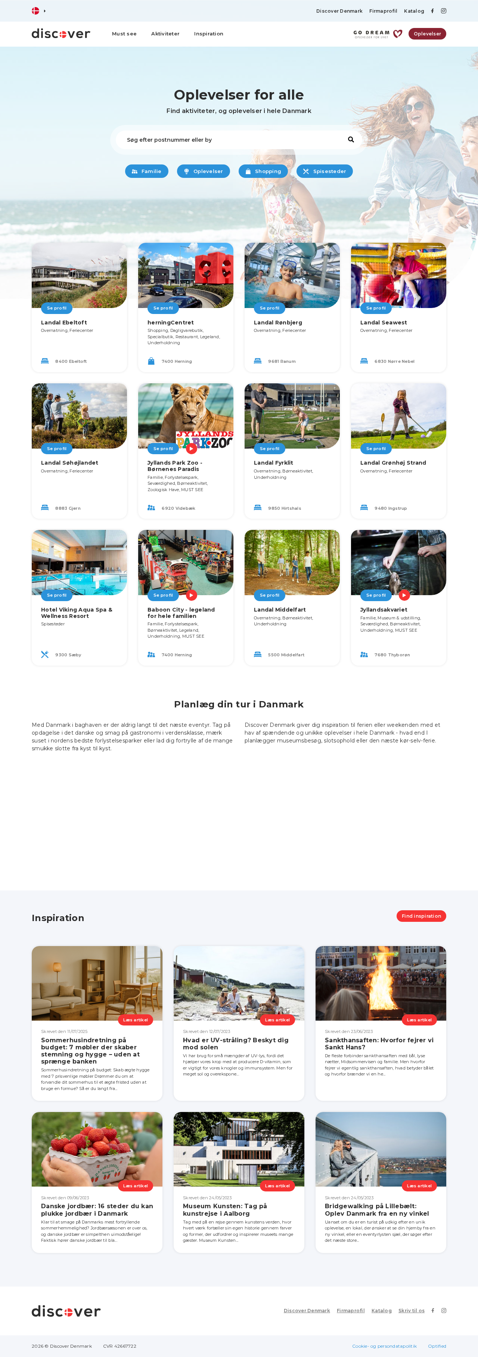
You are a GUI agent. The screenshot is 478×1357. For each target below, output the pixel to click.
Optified (437, 1346)
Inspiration (208, 34)
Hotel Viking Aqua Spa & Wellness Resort (76, 612)
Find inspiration (421, 916)
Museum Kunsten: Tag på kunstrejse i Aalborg (225, 1210)
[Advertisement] (239, 816)
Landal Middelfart (280, 609)
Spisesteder (328, 171)
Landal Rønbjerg (278, 322)
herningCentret (171, 322)
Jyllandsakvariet (383, 609)
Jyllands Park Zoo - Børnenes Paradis (175, 465)
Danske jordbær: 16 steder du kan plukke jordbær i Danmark (97, 1210)
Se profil (56, 308)
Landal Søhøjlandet (70, 462)
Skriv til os (411, 1310)
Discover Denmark (339, 11)
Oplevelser (427, 34)
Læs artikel (135, 1020)
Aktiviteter (165, 34)
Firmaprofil (383, 11)
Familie (151, 171)
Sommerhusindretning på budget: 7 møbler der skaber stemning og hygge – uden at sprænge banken (90, 1051)
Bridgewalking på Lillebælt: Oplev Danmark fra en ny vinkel (377, 1210)
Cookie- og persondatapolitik (384, 1346)
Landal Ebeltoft (64, 322)
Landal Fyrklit (274, 462)
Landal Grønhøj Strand (393, 462)
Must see (124, 34)
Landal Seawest (383, 322)
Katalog (414, 11)
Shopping (267, 171)
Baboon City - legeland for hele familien (181, 612)
